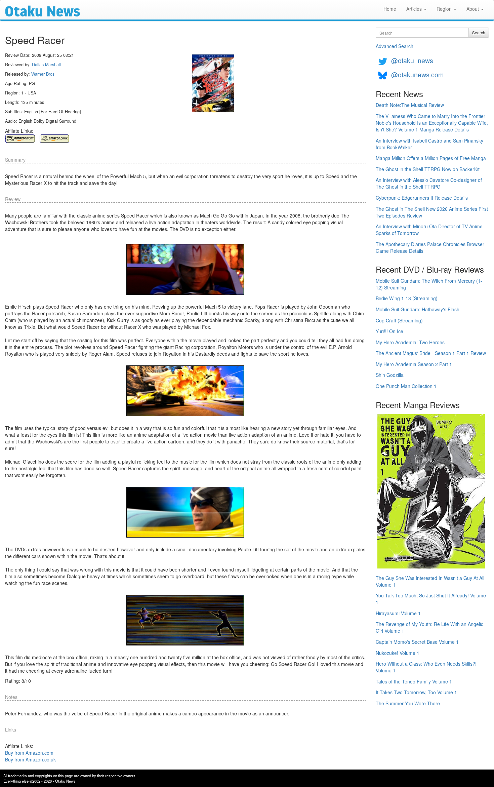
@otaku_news (412, 60)
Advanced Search (394, 46)
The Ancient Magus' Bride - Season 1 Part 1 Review (431, 353)
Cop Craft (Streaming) (399, 320)
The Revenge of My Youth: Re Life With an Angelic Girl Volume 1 (429, 627)
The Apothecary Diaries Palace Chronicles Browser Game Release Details (430, 247)
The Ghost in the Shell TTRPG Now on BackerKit (428, 169)
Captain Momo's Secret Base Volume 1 (417, 641)
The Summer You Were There (408, 703)
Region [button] (445, 8)
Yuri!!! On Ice (389, 331)
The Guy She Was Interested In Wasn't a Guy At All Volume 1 (430, 581)
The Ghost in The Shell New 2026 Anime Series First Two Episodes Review (432, 212)
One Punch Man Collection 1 (406, 386)
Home (389, 8)
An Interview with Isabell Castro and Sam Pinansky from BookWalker (429, 144)
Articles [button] (414, 8)
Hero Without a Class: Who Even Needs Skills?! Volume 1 (426, 667)
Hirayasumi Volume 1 (398, 613)
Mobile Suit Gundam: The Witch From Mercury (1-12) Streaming (429, 284)
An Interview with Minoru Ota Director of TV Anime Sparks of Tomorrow (429, 229)
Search (478, 32)
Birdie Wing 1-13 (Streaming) (407, 298)
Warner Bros (42, 74)
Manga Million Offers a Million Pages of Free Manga (431, 158)
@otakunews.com (417, 74)
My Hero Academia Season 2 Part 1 (414, 364)
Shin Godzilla (390, 374)
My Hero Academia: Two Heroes (410, 342)
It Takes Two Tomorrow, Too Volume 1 (416, 692)
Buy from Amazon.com (29, 752)
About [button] (473, 8)
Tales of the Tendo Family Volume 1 (414, 681)
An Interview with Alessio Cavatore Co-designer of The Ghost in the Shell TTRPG (429, 183)
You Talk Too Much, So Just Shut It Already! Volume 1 (431, 598)
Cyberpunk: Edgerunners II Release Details (422, 197)
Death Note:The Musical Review (410, 105)
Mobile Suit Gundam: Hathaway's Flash (417, 309)
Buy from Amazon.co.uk (30, 759)
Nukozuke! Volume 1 (397, 653)
